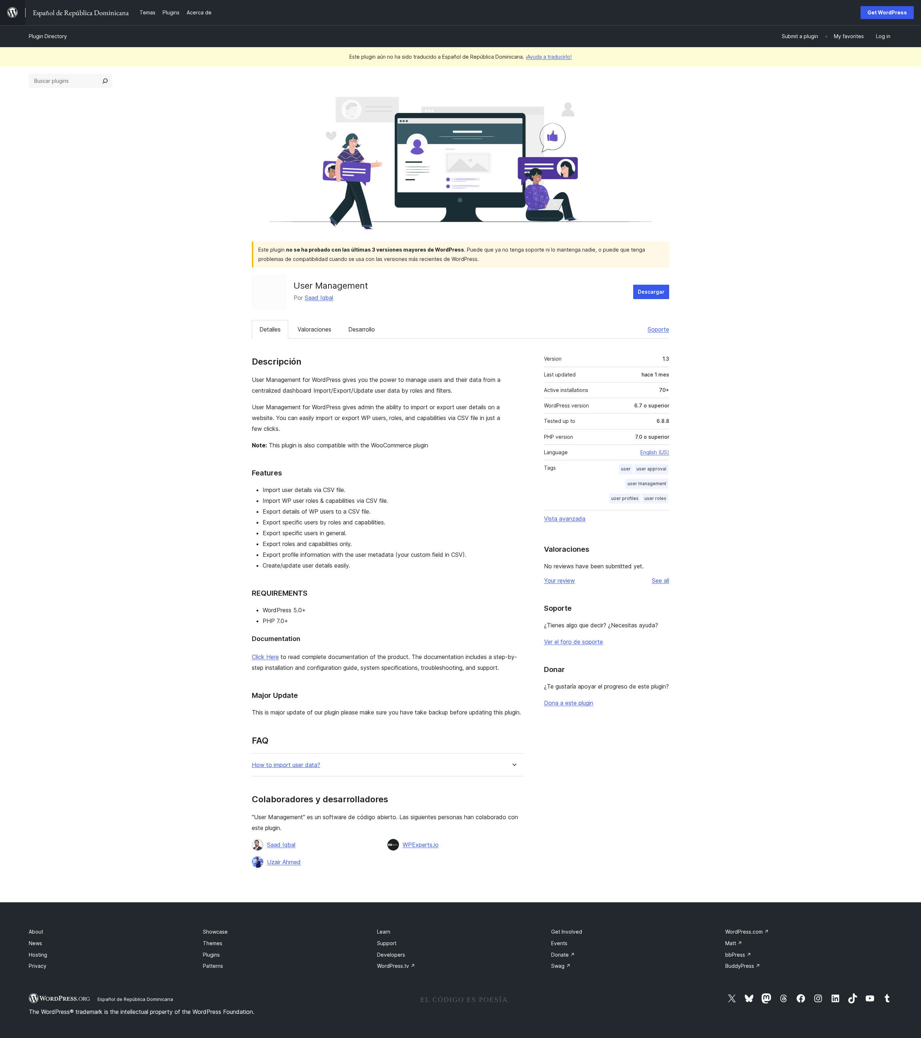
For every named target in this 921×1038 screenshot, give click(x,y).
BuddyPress (742, 966)
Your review (559, 580)
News (35, 943)
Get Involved (566, 932)
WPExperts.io (421, 844)
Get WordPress (887, 12)
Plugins (211, 955)
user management (646, 483)
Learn (383, 932)
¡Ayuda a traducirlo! (549, 57)
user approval (651, 468)
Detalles (270, 329)
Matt (733, 943)
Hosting (38, 955)
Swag (561, 966)
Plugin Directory (48, 36)
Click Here (265, 656)
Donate (563, 955)
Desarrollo (361, 329)
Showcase (215, 932)
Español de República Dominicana (135, 999)
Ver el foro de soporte (573, 641)
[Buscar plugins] (105, 81)
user (626, 468)
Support (386, 943)
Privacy (37, 966)
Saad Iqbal (319, 297)
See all (660, 580)
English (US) (654, 452)
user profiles (625, 498)
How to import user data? (286, 765)
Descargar (651, 292)
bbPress (738, 955)
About (36, 932)
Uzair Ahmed (284, 862)
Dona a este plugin (568, 703)
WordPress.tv (396, 966)
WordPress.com (747, 932)
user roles (655, 498)
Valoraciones (314, 329)
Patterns (213, 966)
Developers (391, 955)
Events (559, 943)
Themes (212, 943)
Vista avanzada (564, 518)
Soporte (658, 329)
